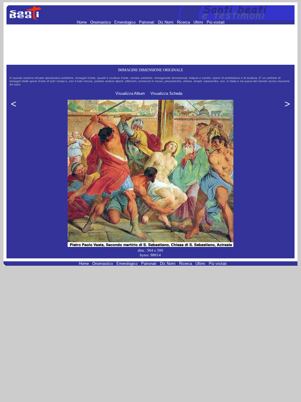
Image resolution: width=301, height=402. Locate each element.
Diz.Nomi (166, 22)
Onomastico (101, 22)
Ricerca (184, 22)
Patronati (147, 22)
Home (82, 22)
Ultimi (198, 22)
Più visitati (216, 22)
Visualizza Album (130, 93)
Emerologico (125, 22)
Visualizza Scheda (166, 93)
